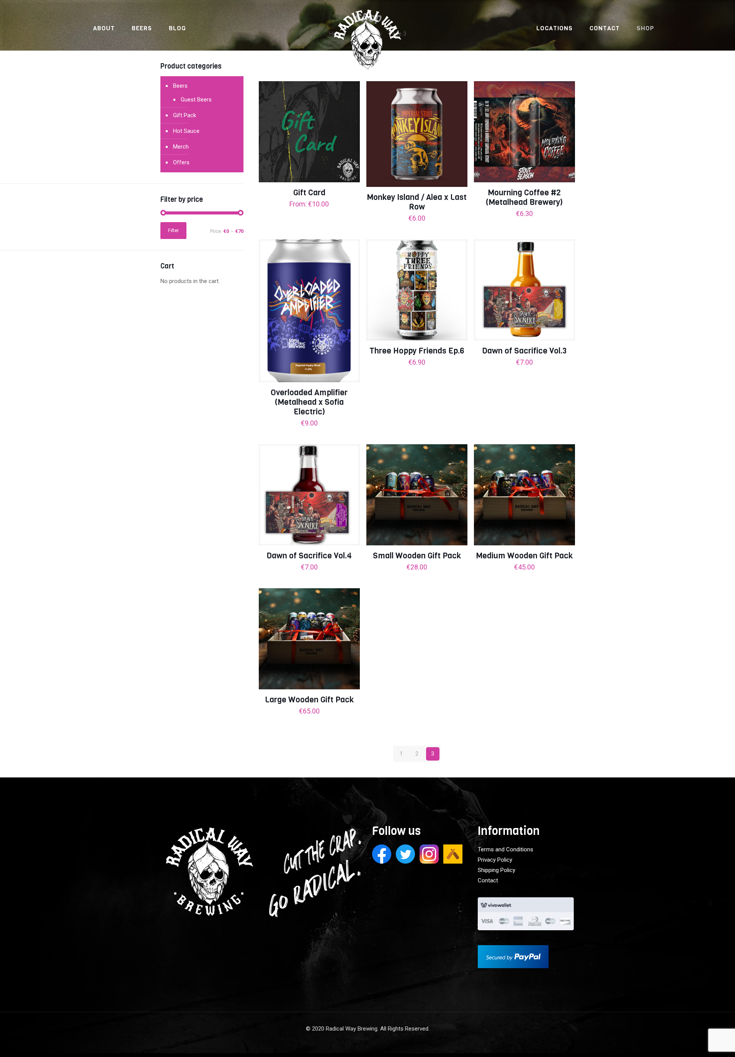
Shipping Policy (496, 870)
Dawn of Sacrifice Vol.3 (524, 350)
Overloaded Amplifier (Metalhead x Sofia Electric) (309, 402)
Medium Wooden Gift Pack (524, 555)
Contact (488, 880)
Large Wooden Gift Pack (309, 699)
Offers (181, 162)
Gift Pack (184, 115)
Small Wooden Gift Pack (417, 555)
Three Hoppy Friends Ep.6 (416, 350)
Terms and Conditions (505, 849)
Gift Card (309, 192)
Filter (173, 230)
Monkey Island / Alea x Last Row (417, 202)
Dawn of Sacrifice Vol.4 (309, 555)
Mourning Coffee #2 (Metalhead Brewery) (524, 197)
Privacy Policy (495, 859)
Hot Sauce (186, 131)
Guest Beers (196, 99)
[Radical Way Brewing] (367, 44)
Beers (180, 85)
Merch (181, 146)
